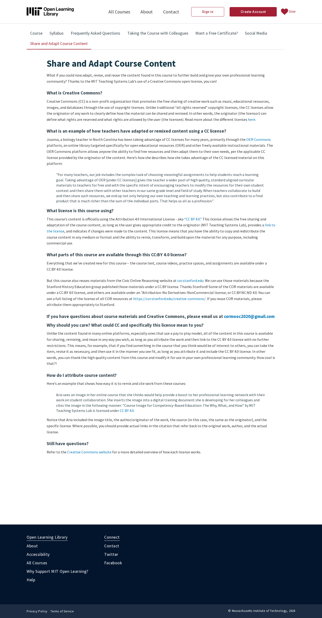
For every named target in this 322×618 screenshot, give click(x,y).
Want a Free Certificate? (216, 33)
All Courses (119, 12)
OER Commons (258, 139)
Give (292, 11)
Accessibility (38, 554)
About (146, 12)
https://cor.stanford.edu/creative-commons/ (169, 298)
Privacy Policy (37, 611)
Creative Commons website (89, 452)
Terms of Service (62, 611)
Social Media (256, 33)
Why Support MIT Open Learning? (57, 571)
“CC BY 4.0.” (193, 219)
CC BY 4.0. (127, 410)
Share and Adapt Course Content (60, 45)
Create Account (253, 12)
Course (36, 33)
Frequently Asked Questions (95, 33)
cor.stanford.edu (190, 280)
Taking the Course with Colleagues (157, 33)
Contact (171, 12)
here (251, 119)
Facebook (113, 562)
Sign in (208, 12)
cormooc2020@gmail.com (249, 316)
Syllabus (57, 33)
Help (31, 579)
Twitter (111, 554)
